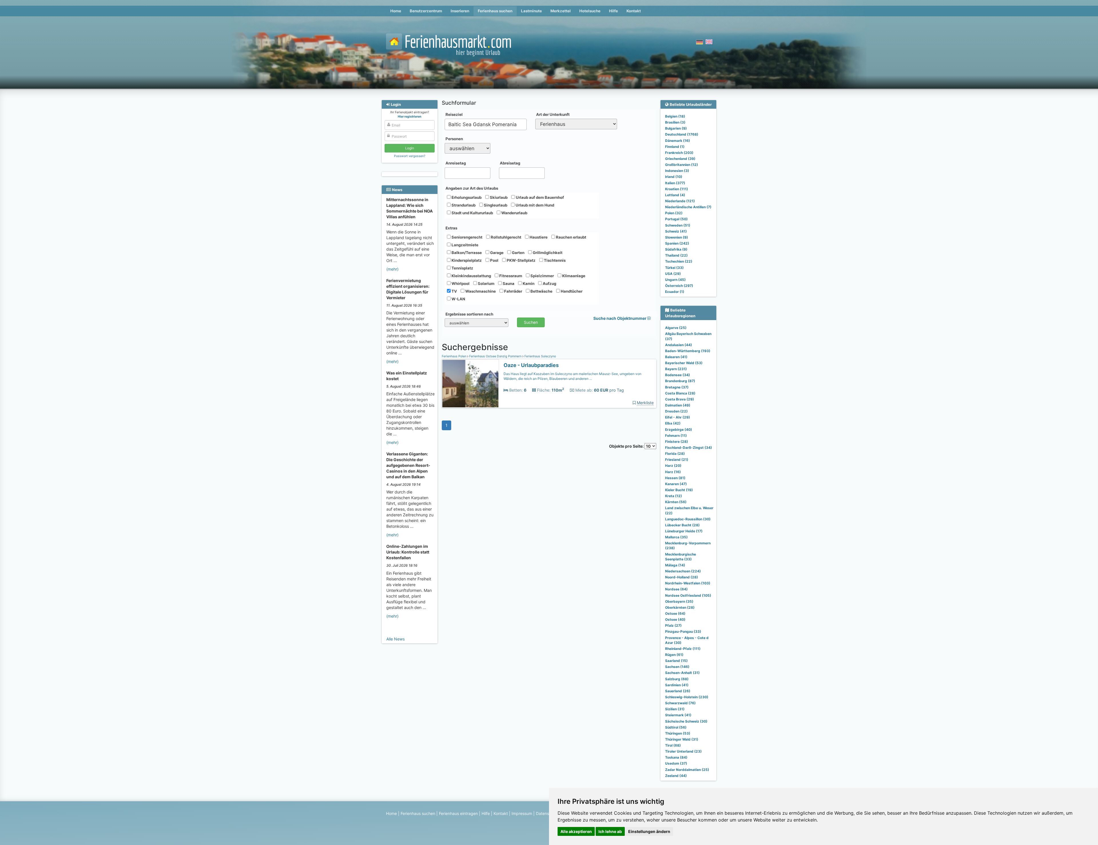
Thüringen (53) (677, 733)
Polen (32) (674, 213)
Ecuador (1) (674, 291)
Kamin (528, 283)
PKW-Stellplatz (521, 260)
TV (454, 291)
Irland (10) (673, 176)
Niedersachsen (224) (683, 571)
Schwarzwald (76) (680, 703)
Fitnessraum (510, 275)
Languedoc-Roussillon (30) (688, 519)
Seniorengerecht (466, 237)
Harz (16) (673, 472)
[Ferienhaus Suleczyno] (470, 384)
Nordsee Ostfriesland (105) (688, 595)
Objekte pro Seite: (627, 446)
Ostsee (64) (675, 613)
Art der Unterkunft (553, 114)
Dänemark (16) (677, 140)
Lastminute (531, 11)
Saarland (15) (676, 660)
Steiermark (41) (678, 715)
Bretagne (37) (677, 387)
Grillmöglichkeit (547, 252)
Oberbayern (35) (679, 601)
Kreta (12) (673, 496)
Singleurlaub (495, 205)
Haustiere (538, 237)
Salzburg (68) (677, 679)
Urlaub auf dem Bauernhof (539, 197)
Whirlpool (460, 283)
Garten (517, 252)
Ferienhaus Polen (454, 356)
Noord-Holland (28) (681, 577)
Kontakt (633, 11)
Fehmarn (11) (676, 435)
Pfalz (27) (673, 625)
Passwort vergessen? (409, 156)
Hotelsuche (589, 11)
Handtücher (571, 291)
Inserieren (460, 11)
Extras (451, 228)
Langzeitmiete (464, 245)
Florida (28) (675, 453)
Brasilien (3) (675, 122)
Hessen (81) (675, 478)
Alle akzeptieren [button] (576, 831)
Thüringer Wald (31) (681, 739)
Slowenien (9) (676, 237)
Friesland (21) (676, 459)
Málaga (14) (675, 565)
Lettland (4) (675, 195)
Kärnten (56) (676, 502)
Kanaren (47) (676, 484)
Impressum (522, 813)
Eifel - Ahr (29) (677, 417)
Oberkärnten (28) (680, 607)
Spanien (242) (677, 243)
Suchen (531, 322)
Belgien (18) (675, 116)
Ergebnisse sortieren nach (469, 314)
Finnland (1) (675, 146)
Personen (454, 138)
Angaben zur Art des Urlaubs (471, 188)
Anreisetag (455, 163)
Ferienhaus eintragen (458, 813)
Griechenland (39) (680, 158)
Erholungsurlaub (466, 197)
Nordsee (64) (676, 589)
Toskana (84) (676, 757)
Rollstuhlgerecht (505, 237)
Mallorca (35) (676, 537)
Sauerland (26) (677, 691)
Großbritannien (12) (681, 164)
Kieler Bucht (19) (679, 490)
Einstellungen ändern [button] (649, 831)
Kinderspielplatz (466, 260)
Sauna (508, 283)
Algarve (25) (676, 328)
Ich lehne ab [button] (610, 831)
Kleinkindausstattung (471, 275)
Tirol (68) (673, 745)
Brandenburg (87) (680, 381)
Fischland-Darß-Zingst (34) (688, 447)
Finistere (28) (676, 441)
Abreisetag (510, 163)
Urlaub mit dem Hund (534, 205)
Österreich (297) (679, 285)
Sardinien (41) (677, 685)
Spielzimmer (542, 275)
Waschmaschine (480, 291)
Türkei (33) (674, 267)
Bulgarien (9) (676, 128)
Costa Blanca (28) (680, 393)
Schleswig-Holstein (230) (686, 697)
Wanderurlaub (513, 213)
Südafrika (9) (676, 249)
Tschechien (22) (678, 261)
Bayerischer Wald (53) (684, 363)
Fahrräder (512, 291)
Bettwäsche (541, 291)
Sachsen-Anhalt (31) (682, 673)
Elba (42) (673, 423)
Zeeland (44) (676, 775)
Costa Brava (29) (679, 399)
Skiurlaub (498, 197)
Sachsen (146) (677, 667)
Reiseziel (454, 114)
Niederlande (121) (680, 201)
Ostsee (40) (675, 619)
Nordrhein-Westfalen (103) (687, 583)
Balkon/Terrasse (466, 252)
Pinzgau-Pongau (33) (683, 631)
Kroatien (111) (676, 189)
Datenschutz (548, 813)
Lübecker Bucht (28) (682, 525)
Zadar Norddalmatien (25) (687, 769)
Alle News (395, 638)
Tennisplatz (462, 268)
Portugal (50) (676, 219)
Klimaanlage (573, 275)
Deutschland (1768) (681, 134)
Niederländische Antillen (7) (688, 207)
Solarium (485, 283)
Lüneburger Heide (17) (684, 531)
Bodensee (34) (677, 375)
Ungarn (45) (675, 279)
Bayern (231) (676, 369)
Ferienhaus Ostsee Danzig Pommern (495, 356)
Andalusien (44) (678, 345)
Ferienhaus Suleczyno (540, 356)
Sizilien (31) (675, 709)
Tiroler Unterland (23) (683, 751)
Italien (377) (675, 183)
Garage (496, 252)
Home (395, 11)
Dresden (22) (676, 411)
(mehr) (392, 269)
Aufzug (549, 283)
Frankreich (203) (679, 152)
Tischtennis (554, 260)
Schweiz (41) (676, 231)
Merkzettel (560, 11)
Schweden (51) (677, 225)
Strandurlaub (463, 205)
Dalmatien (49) (677, 405)
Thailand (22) (676, 255)
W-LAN (458, 299)
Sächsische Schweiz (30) (686, 721)
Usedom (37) (676, 763)
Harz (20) (673, 465)
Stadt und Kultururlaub (472, 213)
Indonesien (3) (677, 170)
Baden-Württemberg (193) (687, 351)
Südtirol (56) (676, 727)
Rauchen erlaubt (570, 237)
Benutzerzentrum (426, 11)
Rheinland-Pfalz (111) (683, 648)
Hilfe (613, 11)
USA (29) (673, 273)
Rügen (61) (674, 654)
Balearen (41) (676, 357)
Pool (493, 260)
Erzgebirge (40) (678, 429)
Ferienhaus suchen (495, 11)
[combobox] (486, 124)
